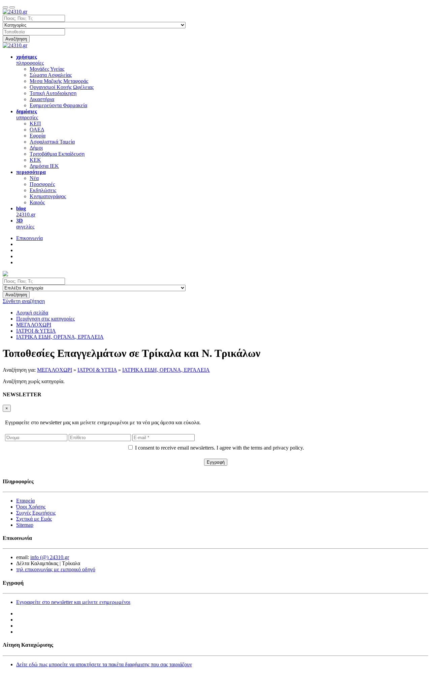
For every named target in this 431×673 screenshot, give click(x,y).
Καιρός (37, 202)
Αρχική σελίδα (32, 312)
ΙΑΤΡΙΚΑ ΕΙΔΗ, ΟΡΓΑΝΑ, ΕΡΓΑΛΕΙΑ (166, 370)
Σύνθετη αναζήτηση (24, 301)
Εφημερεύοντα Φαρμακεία (58, 105)
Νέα (34, 178)
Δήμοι (36, 148)
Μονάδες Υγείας (47, 69)
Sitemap (24, 525)
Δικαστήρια (42, 99)
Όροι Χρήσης (30, 507)
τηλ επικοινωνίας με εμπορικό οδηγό (55, 569)
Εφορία (37, 136)
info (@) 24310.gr (49, 557)
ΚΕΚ (35, 160)
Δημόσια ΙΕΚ (44, 166)
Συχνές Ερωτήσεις (36, 513)
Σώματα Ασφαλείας (51, 75)
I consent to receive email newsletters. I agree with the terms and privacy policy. (219, 448)
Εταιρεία (25, 500)
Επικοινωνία (29, 238)
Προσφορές (42, 184)
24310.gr (25, 211)
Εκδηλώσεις (43, 190)
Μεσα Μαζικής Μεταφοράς (59, 81)
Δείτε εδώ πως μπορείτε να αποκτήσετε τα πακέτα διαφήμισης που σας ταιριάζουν (104, 664)
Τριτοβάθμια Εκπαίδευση (57, 154)
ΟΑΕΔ (37, 129)
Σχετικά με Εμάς (34, 519)
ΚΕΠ (35, 123)
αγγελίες (25, 224)
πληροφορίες (30, 60)
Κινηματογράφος (48, 196)
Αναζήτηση (16, 38)
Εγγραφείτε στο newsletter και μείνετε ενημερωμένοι (73, 602)
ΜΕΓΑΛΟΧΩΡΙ (54, 370)
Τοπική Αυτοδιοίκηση (53, 93)
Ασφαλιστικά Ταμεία (52, 142)
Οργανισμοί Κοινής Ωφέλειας (62, 87)
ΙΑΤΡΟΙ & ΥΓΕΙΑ (97, 370)
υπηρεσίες (27, 114)
